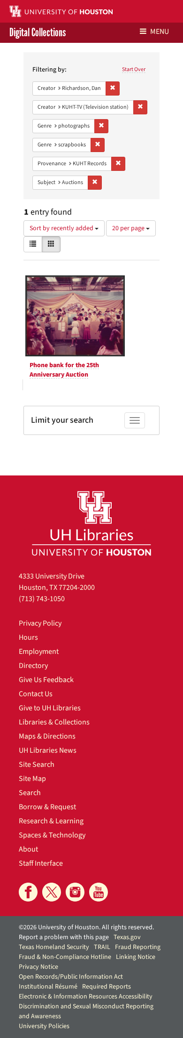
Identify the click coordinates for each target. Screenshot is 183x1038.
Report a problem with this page (64, 937)
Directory (33, 665)
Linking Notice (135, 957)
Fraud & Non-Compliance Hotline (65, 957)
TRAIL (102, 947)
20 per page (129, 228)
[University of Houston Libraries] (91, 523)
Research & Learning (51, 821)
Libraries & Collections (54, 722)
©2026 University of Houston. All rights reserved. (86, 927)
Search (30, 793)
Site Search (36, 764)
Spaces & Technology (52, 835)
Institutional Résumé (48, 986)
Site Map (32, 778)
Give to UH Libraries (50, 708)
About (28, 849)
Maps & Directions (47, 736)
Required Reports (106, 986)
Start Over (133, 69)
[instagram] (75, 892)
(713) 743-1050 (42, 599)
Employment (39, 651)
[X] (51, 892)
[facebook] (28, 892)
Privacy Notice (38, 967)
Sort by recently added (62, 228)
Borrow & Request (47, 807)
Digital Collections (37, 32)
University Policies (44, 1026)
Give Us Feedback (46, 680)
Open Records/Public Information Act (71, 977)
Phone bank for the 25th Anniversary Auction (64, 370)
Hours (28, 637)
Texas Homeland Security (54, 947)
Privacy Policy (40, 623)
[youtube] (98, 892)
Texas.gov (127, 937)
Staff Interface (41, 863)
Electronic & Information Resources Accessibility (85, 996)
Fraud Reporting (137, 947)
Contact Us (36, 694)
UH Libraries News (47, 750)
